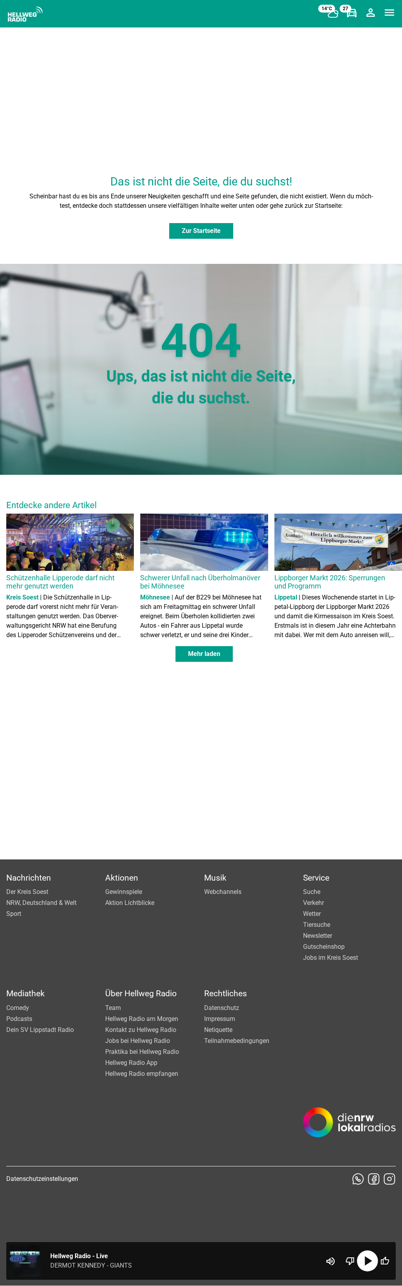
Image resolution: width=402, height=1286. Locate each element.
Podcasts (19, 1019)
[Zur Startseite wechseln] (25, 14)
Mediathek (25, 993)
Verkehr (313, 902)
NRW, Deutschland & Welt (41, 902)
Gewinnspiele (123, 891)
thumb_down (350, 1261)
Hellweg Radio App (131, 1062)
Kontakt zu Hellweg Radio (140, 1030)
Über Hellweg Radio (141, 993)
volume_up (330, 1261)
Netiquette (218, 1030)
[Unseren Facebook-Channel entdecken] (373, 1179)
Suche (311, 891)
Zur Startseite (201, 230)
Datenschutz (221, 1008)
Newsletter (317, 935)
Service (316, 878)
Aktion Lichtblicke (129, 902)
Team (113, 1008)
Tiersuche (316, 924)
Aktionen (121, 878)
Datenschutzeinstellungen (42, 1178)
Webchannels (222, 891)
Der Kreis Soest (27, 891)
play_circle (367, 1260)
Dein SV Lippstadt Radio (40, 1030)
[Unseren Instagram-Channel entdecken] (389, 1179)
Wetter (312, 913)
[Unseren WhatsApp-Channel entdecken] (358, 1179)
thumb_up (384, 1261)
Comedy (17, 1008)
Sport (13, 913)
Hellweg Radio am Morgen (141, 1019)
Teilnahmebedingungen (236, 1040)
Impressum (219, 1019)
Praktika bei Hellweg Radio (142, 1051)
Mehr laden (204, 654)
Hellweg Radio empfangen (141, 1073)
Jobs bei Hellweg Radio (137, 1040)
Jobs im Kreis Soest (330, 957)
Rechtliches (225, 993)
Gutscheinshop (324, 946)
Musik (215, 878)
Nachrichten (28, 878)
